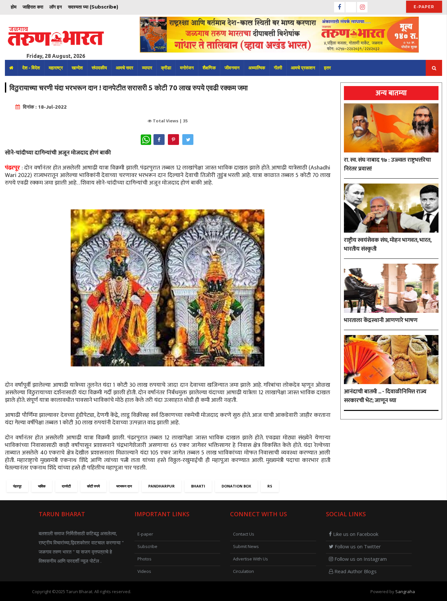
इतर (327, 67)
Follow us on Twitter (357, 546)
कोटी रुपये (93, 486)
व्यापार (147, 67)
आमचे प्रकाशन (303, 67)
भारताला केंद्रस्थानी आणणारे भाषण (381, 320)
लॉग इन (55, 7)
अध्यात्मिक (256, 67)
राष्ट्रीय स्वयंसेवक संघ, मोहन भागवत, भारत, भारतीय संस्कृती (387, 245)
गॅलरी (278, 67)
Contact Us (243, 534)
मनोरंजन (187, 67)
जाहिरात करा (33, 7)
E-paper (424, 6)
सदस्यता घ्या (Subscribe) (93, 7)
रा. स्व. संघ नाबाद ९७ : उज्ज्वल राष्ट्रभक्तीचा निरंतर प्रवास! (387, 164)
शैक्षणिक (209, 67)
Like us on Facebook (355, 534)
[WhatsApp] (146, 139)
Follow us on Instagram (360, 559)
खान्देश (77, 67)
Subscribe (147, 546)
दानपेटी (66, 486)
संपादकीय (99, 67)
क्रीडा (166, 67)
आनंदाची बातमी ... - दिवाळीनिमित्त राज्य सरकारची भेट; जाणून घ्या (385, 396)
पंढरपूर (17, 486)
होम (13, 7)
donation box (236, 486)
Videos (144, 571)
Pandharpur (161, 486)
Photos (144, 559)
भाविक (41, 486)
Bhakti (198, 486)
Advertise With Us (250, 559)
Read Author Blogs (355, 571)
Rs (269, 486)
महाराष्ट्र (56, 67)
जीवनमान (232, 67)
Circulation (243, 571)
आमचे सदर (124, 67)
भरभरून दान (124, 486)
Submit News (246, 546)
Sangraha (405, 591)
